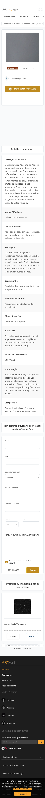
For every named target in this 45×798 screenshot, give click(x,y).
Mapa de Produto (9, 686)
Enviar (33, 570)
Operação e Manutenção (13, 773)
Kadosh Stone (29, 24)
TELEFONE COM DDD (12, 503)
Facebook (10, 700)
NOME (7, 441)
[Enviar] (41, 742)
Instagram (11, 723)
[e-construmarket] (11, 748)
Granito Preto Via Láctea (15, 624)
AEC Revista (24, 16)
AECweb (7, 24)
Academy (35, 16)
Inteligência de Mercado (13, 765)
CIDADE (24, 519)
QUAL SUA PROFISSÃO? (12, 472)
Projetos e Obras (10, 757)
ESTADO (7, 519)
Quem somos (7, 675)
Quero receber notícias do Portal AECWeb (20, 562)
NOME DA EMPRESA (11, 488)
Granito (17, 24)
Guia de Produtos (9, 16)
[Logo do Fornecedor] (13, 68)
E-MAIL (7, 456)
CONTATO (13, 636)
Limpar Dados (13, 570)
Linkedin (10, 715)
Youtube (10, 708)
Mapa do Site (7, 680)
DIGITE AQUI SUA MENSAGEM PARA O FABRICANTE (21, 535)
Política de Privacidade (22, 788)
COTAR (32, 636)
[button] (4, 645)
